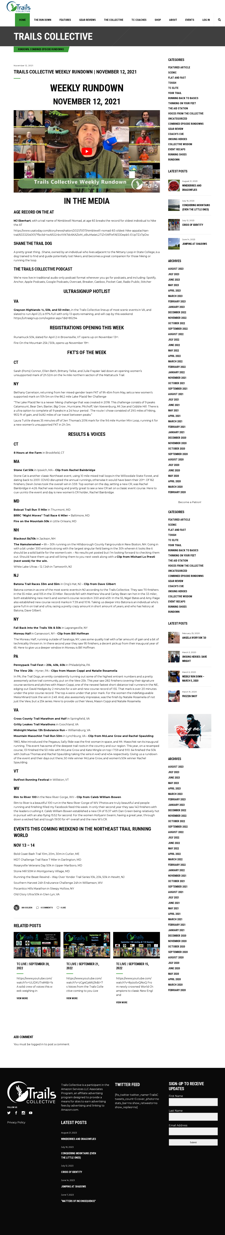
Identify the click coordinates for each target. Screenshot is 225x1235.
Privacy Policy (16, 1122)
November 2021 (177, 377)
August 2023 (175, 268)
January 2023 (176, 307)
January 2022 (176, 372)
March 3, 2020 (189, 652)
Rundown (23, 49)
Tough (172, 82)
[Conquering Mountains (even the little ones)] (174, 205)
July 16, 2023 (188, 201)
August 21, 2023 (189, 181)
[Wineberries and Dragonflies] (174, 185)
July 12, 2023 (188, 220)
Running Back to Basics (183, 98)
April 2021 (174, 416)
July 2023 (173, 274)
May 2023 (173, 285)
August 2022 (175, 334)
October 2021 (176, 383)
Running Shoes (177, 154)
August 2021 (175, 394)
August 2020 (175, 459)
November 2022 (177, 317)
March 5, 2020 (189, 672)
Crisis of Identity (192, 224)
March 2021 (175, 421)
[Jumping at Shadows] (174, 244)
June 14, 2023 (188, 239)
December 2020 (177, 437)
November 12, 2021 (23, 65)
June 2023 (174, 279)
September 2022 (178, 328)
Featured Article (179, 67)
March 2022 (175, 361)
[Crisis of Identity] (174, 225)
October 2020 (176, 448)
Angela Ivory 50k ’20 (194, 637)
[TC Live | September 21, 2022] (86, 945)
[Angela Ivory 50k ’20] (174, 637)
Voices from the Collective (185, 113)
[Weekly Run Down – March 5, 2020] (174, 676)
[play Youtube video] (87, 151)
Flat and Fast (177, 77)
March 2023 (175, 296)
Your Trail (175, 93)
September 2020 (178, 454)
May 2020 (173, 475)
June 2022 (174, 345)
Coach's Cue (176, 134)
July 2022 (173, 339)
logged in (37, 1044)
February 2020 (177, 492)
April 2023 (174, 290)
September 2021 (178, 388)
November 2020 (177, 443)
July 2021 (173, 399)
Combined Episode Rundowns (47, 49)
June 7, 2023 (67, 1194)
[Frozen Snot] (174, 696)
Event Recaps (176, 149)
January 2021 (176, 432)
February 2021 (177, 426)
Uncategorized (177, 118)
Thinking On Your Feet (182, 103)
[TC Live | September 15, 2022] (136, 945)
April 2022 (174, 356)
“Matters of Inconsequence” (78, 1201)
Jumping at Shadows (194, 243)
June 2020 (174, 470)
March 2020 (175, 486)
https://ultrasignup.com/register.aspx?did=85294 (45, 318)
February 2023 (177, 301)
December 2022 (177, 312)
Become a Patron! (189, 502)
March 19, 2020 (189, 691)
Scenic (172, 72)
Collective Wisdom (180, 144)
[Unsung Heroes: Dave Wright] (174, 656)
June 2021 (174, 405)
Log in (206, 19)
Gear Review (175, 128)
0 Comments (46, 908)
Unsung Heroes (177, 139)
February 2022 (177, 366)
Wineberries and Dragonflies (78, 1139)
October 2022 (176, 323)
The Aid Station (178, 108)
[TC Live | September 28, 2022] (37, 945)
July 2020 (173, 465)
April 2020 (174, 481)
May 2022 (173, 350)
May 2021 (173, 410)
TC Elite (173, 88)
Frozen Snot (189, 696)
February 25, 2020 (191, 633)
